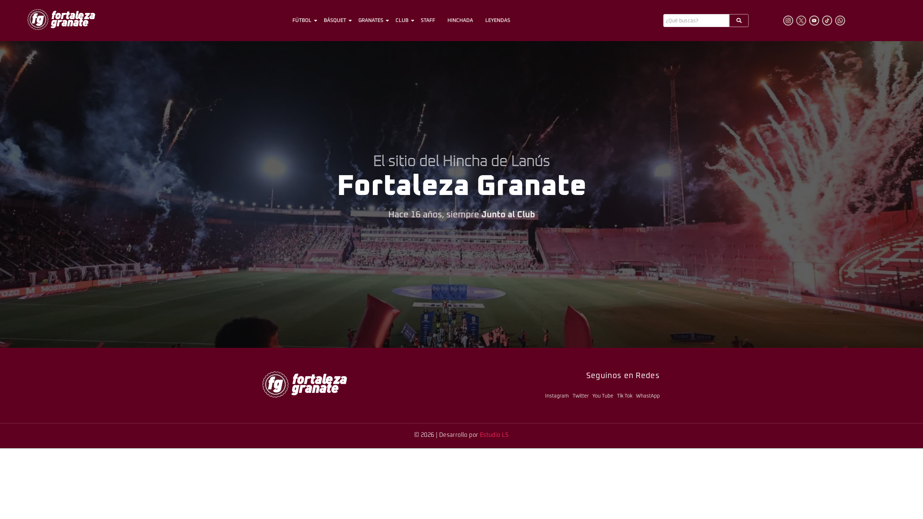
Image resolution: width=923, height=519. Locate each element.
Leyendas (497, 20)
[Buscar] (738, 20)
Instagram (557, 396)
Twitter (581, 396)
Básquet (335, 20)
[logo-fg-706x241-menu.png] (61, 19)
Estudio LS (494, 435)
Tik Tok (624, 396)
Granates (370, 20)
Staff (428, 20)
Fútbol (302, 20)
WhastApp (648, 396)
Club (402, 20)
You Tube (602, 396)
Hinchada (460, 20)
